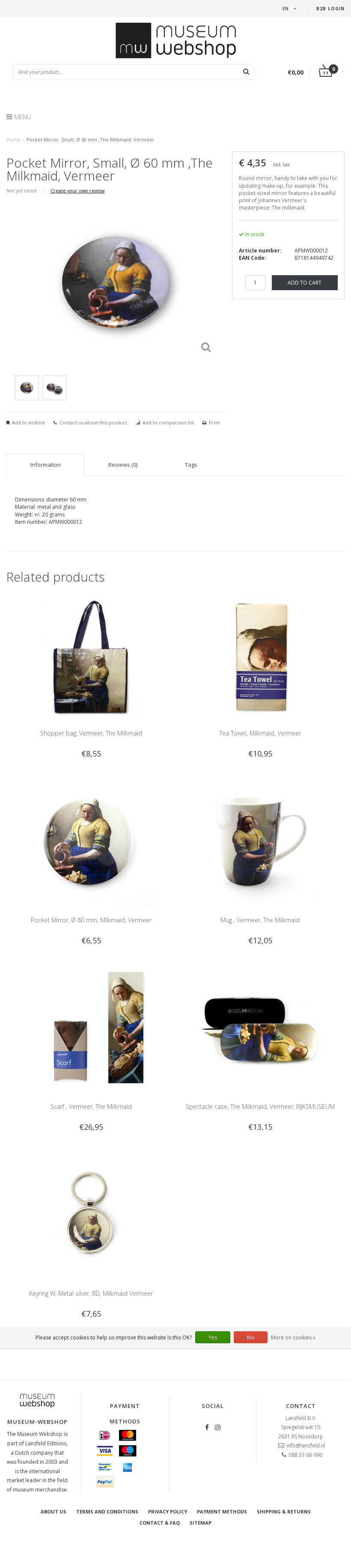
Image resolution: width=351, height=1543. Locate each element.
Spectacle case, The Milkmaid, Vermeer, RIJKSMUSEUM (260, 1106)
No (250, 1337)
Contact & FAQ (160, 1522)
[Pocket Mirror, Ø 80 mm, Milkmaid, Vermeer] (91, 842)
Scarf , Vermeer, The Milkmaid (91, 1106)
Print (214, 422)
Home (13, 139)
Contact (301, 1406)
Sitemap (200, 1522)
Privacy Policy (167, 1511)
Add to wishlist (28, 422)
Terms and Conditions (107, 1511)
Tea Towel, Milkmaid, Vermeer (260, 733)
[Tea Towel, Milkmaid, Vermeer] (260, 655)
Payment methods (222, 1511)
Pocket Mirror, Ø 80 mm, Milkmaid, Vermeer (91, 920)
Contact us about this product (93, 422)
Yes (212, 1337)
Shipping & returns (284, 1511)
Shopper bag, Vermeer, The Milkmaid (91, 733)
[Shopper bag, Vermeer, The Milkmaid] (91, 655)
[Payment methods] (105, 1435)
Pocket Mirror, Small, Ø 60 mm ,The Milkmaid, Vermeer (91, 139)
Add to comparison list (168, 422)
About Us (53, 1511)
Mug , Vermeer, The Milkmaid (260, 920)
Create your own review (77, 190)
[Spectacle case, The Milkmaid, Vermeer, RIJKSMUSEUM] (260, 1028)
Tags (191, 464)
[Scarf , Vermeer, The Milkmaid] (91, 1028)
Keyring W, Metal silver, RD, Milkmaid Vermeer (91, 1293)
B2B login (330, 9)
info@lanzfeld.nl (305, 1445)
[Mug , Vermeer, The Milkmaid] (260, 842)
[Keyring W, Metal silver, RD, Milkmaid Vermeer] (91, 1215)
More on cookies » (293, 1337)
